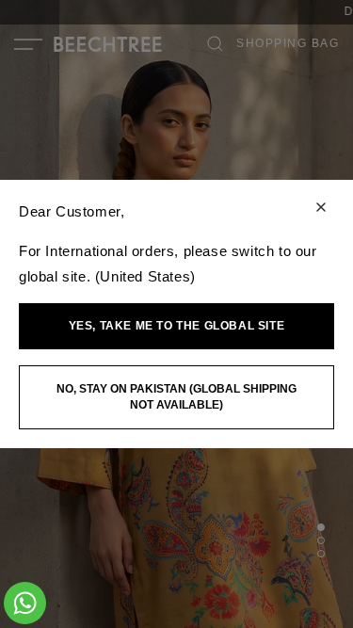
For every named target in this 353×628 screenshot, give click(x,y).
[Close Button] (321, 208)
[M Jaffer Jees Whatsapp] (25, 603)
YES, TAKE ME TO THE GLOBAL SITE (177, 325)
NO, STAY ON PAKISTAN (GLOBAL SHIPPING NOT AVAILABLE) (176, 396)
